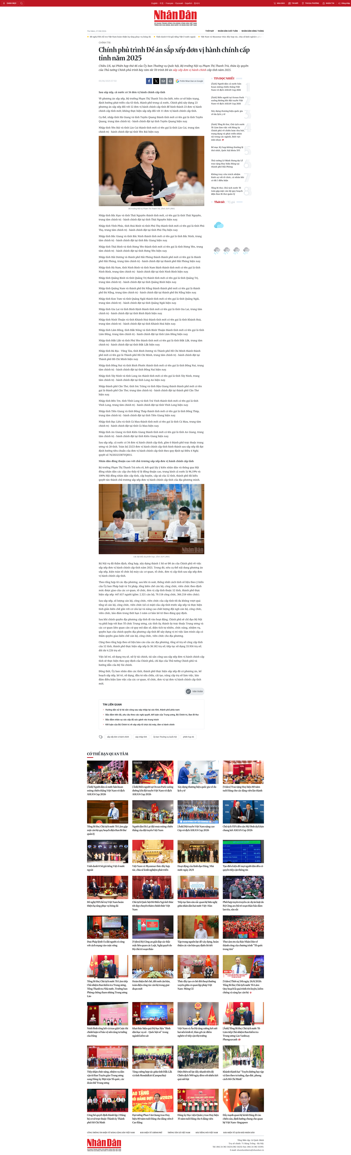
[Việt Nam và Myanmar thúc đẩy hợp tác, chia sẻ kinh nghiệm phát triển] (152, 851)
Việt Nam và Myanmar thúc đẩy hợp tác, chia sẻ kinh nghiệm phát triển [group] (178, 36)
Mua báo (281, 3)
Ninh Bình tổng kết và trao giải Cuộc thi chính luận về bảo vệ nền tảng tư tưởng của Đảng (107, 1032)
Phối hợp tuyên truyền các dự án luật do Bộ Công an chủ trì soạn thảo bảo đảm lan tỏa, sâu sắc (243, 905)
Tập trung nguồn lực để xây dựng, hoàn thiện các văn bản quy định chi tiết (198, 943)
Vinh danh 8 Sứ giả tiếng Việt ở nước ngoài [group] (120, 36)
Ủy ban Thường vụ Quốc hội (165, 737)
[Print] (170, 81)
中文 (162, 3)
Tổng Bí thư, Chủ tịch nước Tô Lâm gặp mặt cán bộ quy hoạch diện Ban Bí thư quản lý (227, 190)
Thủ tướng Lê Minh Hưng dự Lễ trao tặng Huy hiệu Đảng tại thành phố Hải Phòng (227, 163)
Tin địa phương (312, 3)
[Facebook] (149, 81)
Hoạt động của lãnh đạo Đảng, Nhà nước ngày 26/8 (196, 868)
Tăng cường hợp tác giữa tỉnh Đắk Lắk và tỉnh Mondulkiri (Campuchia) (152, 1073)
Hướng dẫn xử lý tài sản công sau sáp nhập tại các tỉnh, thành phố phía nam (142, 709)
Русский (179, 3)
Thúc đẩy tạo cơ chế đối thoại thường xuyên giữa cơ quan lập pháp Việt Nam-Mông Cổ (197, 985)
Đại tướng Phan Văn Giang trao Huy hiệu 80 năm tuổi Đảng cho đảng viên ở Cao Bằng (152, 1118)
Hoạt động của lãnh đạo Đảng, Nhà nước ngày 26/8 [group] (240, 36)
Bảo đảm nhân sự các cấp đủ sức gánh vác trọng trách (132, 719)
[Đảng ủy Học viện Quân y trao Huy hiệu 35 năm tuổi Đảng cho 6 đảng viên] (198, 1100)
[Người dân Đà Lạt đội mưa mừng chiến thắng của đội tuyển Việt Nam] (152, 812)
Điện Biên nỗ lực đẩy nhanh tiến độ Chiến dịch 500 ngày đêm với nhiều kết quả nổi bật (198, 1075)
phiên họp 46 (188, 737)
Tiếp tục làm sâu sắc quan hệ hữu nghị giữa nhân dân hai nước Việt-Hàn (197, 903)
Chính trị (105, 42)
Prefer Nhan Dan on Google (191, 81)
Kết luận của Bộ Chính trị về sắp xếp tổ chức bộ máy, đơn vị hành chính (140, 724)
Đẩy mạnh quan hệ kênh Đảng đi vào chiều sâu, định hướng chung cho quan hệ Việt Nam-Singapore (243, 1118)
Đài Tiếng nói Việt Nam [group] (207, 1132)
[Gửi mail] (163, 81)
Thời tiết (219, 202)
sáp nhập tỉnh (141, 737)
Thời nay (209, 31)
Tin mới (295, 3)
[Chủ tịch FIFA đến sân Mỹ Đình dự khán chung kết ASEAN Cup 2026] (243, 812)
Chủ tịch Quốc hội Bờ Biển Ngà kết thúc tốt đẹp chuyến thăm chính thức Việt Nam (152, 905)
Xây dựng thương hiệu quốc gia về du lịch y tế (227, 112)
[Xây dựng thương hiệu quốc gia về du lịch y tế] (198, 772)
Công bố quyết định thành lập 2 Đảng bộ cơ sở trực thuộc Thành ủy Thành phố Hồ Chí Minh (106, 1118)
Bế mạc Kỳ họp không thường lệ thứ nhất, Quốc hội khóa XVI (227, 149)
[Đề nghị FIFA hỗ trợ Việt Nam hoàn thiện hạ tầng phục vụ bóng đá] (107, 887)
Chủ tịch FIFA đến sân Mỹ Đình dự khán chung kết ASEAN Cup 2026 (243, 828)
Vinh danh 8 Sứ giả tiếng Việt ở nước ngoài (106, 868)
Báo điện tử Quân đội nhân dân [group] (239, 1132)
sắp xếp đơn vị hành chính (189, 70)
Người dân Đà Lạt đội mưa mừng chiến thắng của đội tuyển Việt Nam (152, 828)
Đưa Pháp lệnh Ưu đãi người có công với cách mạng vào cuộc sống (106, 943)
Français (169, 3)
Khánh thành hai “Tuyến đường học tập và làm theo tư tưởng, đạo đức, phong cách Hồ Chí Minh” (243, 1075)
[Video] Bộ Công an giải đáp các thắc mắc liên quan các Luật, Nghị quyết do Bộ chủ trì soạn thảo (152, 945)
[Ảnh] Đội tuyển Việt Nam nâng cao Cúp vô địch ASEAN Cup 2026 (196, 828)
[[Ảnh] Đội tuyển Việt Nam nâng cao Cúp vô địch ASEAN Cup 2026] (198, 812)
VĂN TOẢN (198, 691)
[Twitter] (156, 81)
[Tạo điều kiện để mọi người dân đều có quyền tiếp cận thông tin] (243, 851)
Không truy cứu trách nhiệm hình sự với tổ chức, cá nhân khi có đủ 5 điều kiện (227, 177)
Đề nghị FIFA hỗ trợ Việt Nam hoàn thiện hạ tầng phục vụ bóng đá (105, 903)
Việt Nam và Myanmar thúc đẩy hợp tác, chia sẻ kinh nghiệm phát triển (151, 868)
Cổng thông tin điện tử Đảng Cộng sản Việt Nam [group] (111, 1132)
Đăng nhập (346, 3)
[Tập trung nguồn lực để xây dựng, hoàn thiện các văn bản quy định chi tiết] (198, 927)
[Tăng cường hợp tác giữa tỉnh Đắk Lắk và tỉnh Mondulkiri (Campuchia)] (152, 1057)
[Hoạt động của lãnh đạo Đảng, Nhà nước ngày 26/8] (198, 851)
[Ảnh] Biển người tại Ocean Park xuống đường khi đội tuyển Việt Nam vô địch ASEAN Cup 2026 (227, 100)
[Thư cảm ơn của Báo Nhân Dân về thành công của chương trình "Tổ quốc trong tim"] (243, 927)
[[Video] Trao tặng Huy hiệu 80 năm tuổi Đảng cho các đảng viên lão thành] (243, 772)
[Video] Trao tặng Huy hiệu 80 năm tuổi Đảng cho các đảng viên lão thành (242, 788)
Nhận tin (330, 3)
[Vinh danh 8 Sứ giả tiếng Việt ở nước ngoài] (107, 851)
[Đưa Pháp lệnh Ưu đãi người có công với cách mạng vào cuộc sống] (107, 927)
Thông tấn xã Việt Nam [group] (179, 1132)
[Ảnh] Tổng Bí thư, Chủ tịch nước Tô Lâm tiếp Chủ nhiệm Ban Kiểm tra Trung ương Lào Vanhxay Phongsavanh (241, 1034)
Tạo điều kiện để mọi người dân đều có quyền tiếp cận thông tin (243, 868)
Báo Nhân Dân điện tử (175, 18)
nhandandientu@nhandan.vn (250, 1150)
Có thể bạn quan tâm (107, 754)
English (154, 3)
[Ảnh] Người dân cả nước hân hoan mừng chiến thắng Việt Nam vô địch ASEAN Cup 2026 (226, 86)
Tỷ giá (231, 202)
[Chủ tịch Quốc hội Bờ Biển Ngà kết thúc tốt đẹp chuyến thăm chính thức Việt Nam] (152, 887)
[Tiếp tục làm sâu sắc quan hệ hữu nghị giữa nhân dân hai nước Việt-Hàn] (198, 887)
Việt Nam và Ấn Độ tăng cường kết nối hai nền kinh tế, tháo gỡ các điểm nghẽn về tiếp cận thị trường (197, 1032)
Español (188, 3)
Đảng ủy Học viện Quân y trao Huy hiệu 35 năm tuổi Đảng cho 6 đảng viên (198, 1116)
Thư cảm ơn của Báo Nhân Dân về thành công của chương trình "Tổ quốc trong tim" (243, 945)
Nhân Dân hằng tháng (253, 31)
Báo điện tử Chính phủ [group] (151, 1132)
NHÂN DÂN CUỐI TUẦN (228, 31)
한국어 (197, 3)
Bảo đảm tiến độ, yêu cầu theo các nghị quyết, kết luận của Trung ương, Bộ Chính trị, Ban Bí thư (152, 714)
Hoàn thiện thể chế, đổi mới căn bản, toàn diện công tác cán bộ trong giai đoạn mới (151, 985)
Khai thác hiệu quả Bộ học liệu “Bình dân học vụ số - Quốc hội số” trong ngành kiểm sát (151, 1032)
